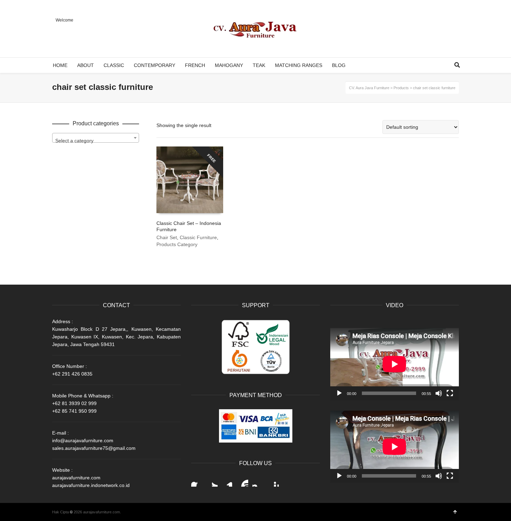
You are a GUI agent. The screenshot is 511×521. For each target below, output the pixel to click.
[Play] (339, 393)
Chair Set (166, 237)
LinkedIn (227, 481)
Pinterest (273, 481)
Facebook (196, 481)
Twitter (212, 481)
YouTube (242, 481)
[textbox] (95, 140)
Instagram (257, 481)
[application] (394, 364)
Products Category (176, 244)
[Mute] (438, 393)
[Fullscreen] (449, 393)
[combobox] (95, 138)
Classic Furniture (198, 237)
